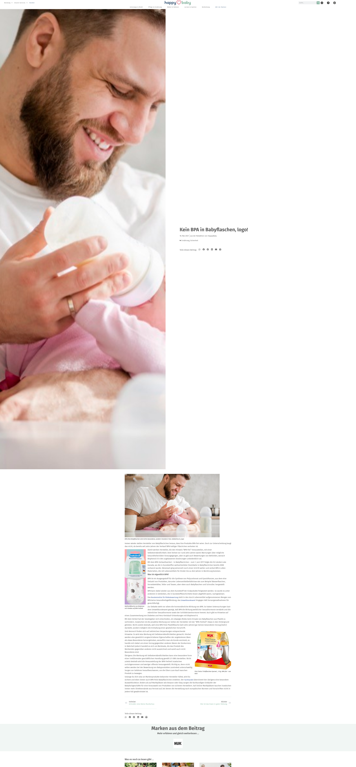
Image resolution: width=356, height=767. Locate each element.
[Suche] (318, 2)
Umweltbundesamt (188, 600)
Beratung (7, 3)
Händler (32, 3)
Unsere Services (19, 3)
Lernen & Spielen (190, 7)
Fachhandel (188, 680)
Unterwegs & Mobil (136, 7)
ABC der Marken (220, 7)
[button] (199, 249)
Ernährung (185, 240)
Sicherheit (194, 240)
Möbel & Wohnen (173, 7)
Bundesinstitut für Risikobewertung (164, 597)
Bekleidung (206, 7)
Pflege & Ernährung (155, 7)
